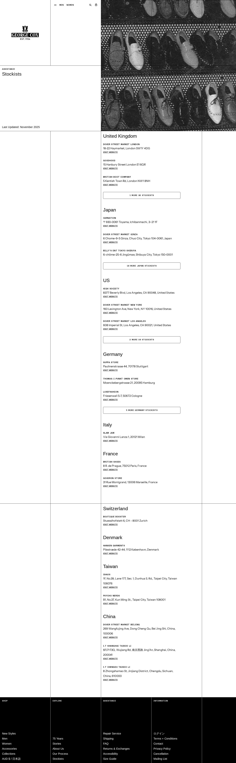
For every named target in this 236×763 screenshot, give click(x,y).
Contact (158, 743)
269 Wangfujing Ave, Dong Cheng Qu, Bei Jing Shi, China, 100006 (139, 631)
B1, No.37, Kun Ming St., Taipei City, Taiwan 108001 (134, 599)
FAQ (106, 743)
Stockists (58, 758)
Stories (57, 743)
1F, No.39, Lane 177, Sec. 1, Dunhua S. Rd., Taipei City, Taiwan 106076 (140, 581)
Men (61, 5)
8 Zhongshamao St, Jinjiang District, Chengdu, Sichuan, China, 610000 (138, 673)
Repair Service (112, 733)
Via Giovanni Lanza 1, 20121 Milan (124, 437)
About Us (58, 748)
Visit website (110, 152)
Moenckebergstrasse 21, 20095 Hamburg (129, 382)
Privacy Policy (162, 748)
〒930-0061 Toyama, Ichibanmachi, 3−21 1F (130, 222)
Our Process (60, 753)
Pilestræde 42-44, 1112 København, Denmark (131, 549)
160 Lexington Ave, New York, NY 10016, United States (137, 309)
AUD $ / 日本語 (11, 758)
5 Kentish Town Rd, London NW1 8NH (126, 181)
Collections (8, 753)
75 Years (58, 738)
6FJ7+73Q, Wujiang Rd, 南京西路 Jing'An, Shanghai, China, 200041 (139, 652)
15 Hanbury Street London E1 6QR (124, 164)
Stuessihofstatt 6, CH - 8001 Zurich (125, 520)
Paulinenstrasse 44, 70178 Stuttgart (125, 366)
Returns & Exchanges (116, 748)
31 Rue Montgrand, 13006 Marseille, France (130, 482)
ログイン (159, 733)
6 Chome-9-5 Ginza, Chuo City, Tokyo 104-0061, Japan (137, 238)
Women (70, 5)
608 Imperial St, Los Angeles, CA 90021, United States (137, 325)
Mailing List (160, 758)
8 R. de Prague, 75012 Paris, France (125, 465)
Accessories (9, 748)
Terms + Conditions (165, 738)
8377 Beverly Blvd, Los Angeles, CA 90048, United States (139, 292)
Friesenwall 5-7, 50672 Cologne (122, 395)
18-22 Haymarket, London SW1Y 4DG (126, 148)
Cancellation (161, 753)
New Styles (9, 733)
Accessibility (110, 753)
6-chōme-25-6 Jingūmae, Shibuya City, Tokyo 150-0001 (138, 254)
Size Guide (109, 758)
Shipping (108, 738)
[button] (55, 5)
